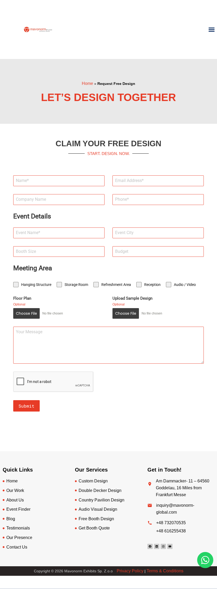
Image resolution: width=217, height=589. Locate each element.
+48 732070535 (171, 522)
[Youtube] (170, 546)
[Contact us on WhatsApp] (205, 560)
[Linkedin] (156, 546)
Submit (26, 406)
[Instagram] (163, 546)
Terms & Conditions (165, 571)
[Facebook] (150, 546)
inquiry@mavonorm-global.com (175, 508)
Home (87, 83)
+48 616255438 (171, 531)
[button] (212, 30)
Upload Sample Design (132, 298)
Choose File (26, 313)
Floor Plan (22, 298)
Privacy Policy (130, 571)
